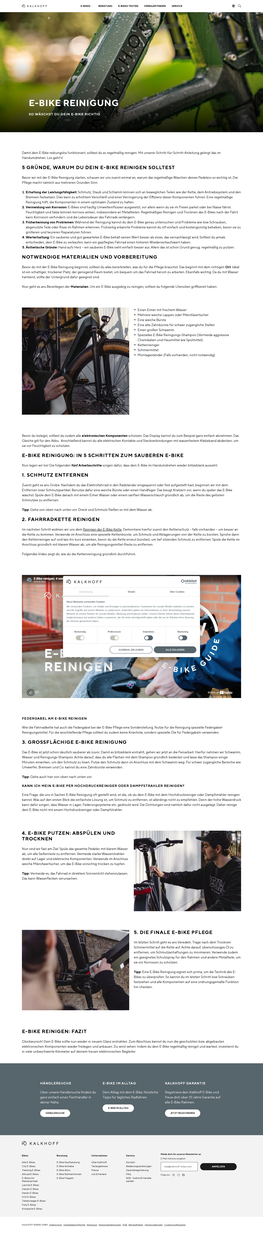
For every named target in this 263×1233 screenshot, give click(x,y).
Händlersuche (55, 1113)
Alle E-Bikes (28, 1162)
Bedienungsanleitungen (139, 1166)
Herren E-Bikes (30, 1193)
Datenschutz (55, 1225)
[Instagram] (173, 1174)
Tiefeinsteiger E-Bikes (34, 1200)
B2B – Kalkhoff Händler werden (138, 1180)
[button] (86, 6)
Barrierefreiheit (136, 1225)
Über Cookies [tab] (177, 591)
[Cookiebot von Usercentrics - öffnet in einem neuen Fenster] (183, 582)
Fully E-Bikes (29, 1204)
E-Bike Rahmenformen (69, 1174)
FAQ (128, 1174)
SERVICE (177, 6)
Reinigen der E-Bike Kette (102, 529)
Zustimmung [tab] (86, 591)
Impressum (92, 1225)
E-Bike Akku (63, 1170)
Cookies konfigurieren (175, 1225)
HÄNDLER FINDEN (155, 6)
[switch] (114, 637)
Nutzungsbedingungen (110, 1225)
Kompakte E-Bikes (32, 1208)
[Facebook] (183, 1174)
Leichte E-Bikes (30, 1185)
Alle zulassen (175, 649)
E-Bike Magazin (65, 1178)
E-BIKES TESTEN (128, 6)
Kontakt (130, 1162)
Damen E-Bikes (30, 1189)
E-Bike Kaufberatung (68, 1162)
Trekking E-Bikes (31, 1170)
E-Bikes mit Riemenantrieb (30, 1180)
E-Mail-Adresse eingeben (173, 1159)
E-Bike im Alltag (118, 1108)
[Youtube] (178, 1174)
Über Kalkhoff (99, 1162)
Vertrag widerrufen (154, 1225)
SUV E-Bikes (29, 1197)
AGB (125, 1225)
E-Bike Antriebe (65, 1166)
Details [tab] (131, 591)
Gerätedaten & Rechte (74, 1225)
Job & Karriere (98, 1174)
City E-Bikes (28, 1166)
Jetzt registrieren (182, 1113)
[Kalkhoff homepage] (49, 6)
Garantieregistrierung (137, 1170)
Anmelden (218, 1166)
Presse (95, 1170)
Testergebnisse (99, 1166)
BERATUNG (105, 6)
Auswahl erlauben (131, 649)
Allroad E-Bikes (30, 1174)
